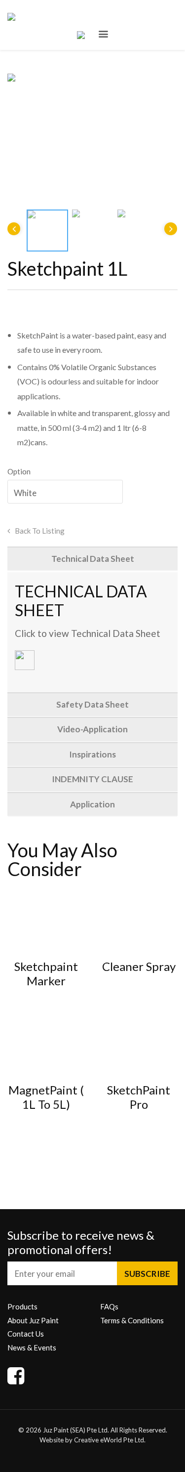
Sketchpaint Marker (46, 973)
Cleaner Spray (139, 966)
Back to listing (40, 530)
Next (170, 228)
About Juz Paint (33, 1320)
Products (22, 1306)
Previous (13, 228)
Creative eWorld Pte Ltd (109, 1440)
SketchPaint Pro (138, 1097)
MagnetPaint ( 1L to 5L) (46, 1097)
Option (19, 471)
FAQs (109, 1306)
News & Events (31, 1347)
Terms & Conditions (132, 1320)
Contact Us (25, 1333)
